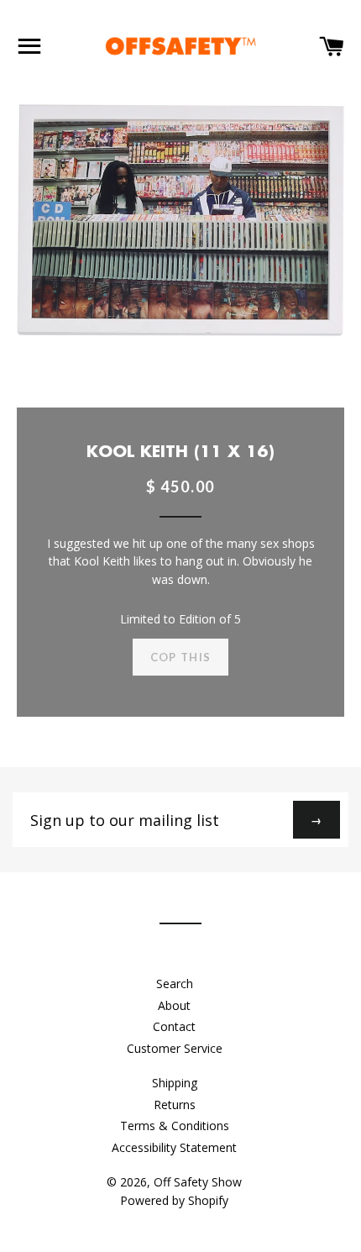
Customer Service (174, 1048)
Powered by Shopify (174, 1200)
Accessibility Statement (174, 1147)
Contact (174, 1026)
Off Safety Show (198, 1182)
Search (174, 984)
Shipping (174, 1083)
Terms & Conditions (174, 1126)
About (174, 1005)
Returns (175, 1105)
